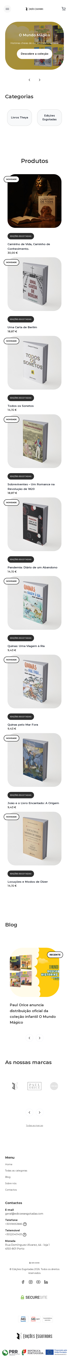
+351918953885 (13, 1224)
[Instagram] (31, 1282)
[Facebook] (23, 1282)
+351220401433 (13, 1234)
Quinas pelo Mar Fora (23, 724)
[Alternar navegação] (7, 9)
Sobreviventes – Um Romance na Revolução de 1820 (31, 487)
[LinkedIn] (46, 1282)
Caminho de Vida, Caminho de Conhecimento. (29, 246)
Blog (7, 1177)
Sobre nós (11, 1183)
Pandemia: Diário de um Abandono (32, 567)
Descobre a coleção (34, 53)
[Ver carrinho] (63, 9)
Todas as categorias (16, 1170)
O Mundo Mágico (34, 35)
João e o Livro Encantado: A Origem (33, 803)
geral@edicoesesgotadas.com (24, 1213)
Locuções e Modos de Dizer (28, 881)
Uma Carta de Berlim (22, 327)
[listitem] (15, 1086)
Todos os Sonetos (21, 405)
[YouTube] (38, 1282)
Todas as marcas (34, 1125)
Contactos (11, 1190)
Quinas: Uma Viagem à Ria (26, 646)
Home (8, 1164)
